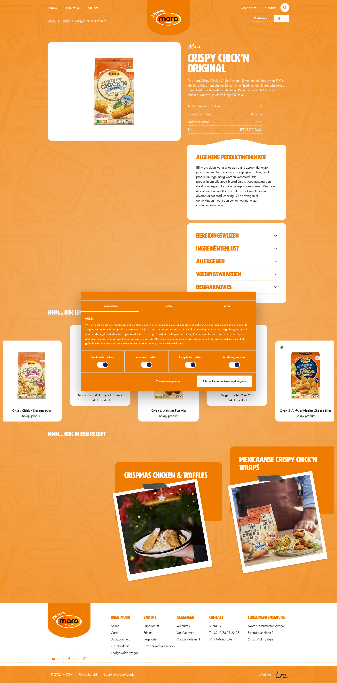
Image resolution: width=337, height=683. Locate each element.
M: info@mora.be (220, 639)
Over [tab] (227, 306)
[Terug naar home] (69, 626)
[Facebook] (69, 658)
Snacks (52, 7)
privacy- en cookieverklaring (165, 343)
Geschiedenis (120, 646)
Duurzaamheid (120, 639)
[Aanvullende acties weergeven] (286, 18)
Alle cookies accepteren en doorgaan (224, 381)
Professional (262, 18)
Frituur (148, 633)
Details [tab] (169, 306)
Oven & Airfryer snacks (159, 646)
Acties (115, 626)
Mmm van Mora (168, 17)
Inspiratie (72, 7)
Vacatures (183, 626)
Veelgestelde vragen (124, 653)
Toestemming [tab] (110, 306)
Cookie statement (188, 639)
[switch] (146, 365)
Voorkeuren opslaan (168, 381)
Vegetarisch (151, 639)
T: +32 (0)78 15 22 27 (224, 633)
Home (52, 21)
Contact (270, 7)
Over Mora (249, 7)
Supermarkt (151, 626)
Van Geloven (185, 633)
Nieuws (93, 7)
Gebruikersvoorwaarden (119, 674)
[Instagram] (84, 658)
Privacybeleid (87, 674)
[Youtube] (53, 658)
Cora (114, 633)
